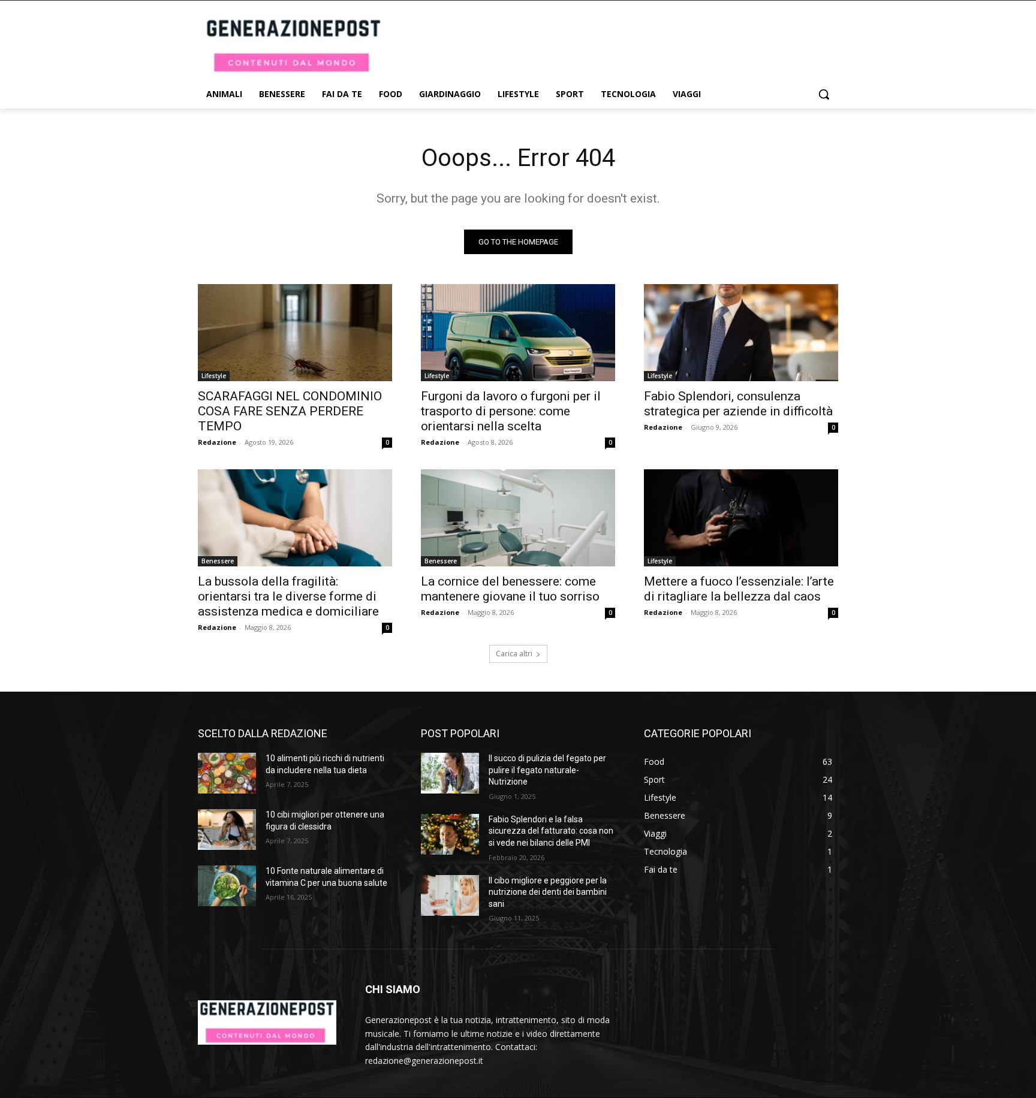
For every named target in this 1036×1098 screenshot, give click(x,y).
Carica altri (514, 653)
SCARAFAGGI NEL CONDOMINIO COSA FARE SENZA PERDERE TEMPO (290, 411)
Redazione (217, 442)
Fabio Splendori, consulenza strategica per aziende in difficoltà (738, 403)
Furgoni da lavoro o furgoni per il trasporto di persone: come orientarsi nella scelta (511, 411)
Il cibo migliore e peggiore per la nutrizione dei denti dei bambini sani (548, 892)
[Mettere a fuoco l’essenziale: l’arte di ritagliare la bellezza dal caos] (741, 517)
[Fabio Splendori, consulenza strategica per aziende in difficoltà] (741, 332)
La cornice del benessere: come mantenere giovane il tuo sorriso (510, 589)
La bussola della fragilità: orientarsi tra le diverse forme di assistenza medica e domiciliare (288, 596)
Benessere (217, 561)
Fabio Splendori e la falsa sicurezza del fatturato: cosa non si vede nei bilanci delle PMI (551, 831)
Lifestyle (213, 376)
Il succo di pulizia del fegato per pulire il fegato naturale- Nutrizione (547, 769)
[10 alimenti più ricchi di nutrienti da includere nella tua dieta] (227, 773)
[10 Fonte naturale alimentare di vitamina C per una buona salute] (227, 885)
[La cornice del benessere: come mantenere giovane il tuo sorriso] (518, 517)
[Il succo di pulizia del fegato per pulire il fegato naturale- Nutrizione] (450, 773)
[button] (823, 94)
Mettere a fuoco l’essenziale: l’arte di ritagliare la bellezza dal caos (739, 589)
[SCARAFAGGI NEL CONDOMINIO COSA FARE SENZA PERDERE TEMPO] (295, 332)
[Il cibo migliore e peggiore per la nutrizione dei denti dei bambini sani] (450, 895)
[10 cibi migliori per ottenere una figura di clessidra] (227, 829)
